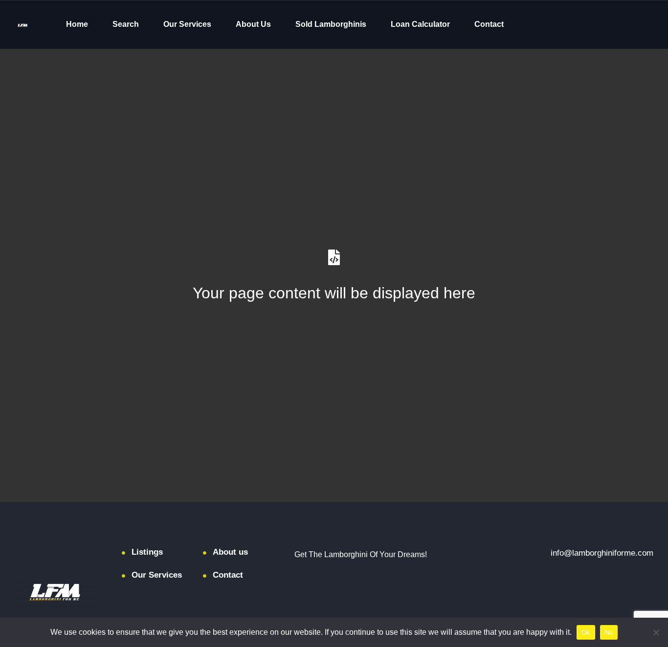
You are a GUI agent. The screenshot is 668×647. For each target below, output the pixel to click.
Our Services (187, 24)
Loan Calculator (420, 24)
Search (125, 24)
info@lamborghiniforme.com (602, 553)
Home (77, 24)
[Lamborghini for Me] (22, 25)
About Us (253, 24)
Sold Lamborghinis (330, 24)
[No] (656, 632)
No (609, 632)
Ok (585, 632)
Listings (147, 552)
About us (230, 552)
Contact (489, 24)
